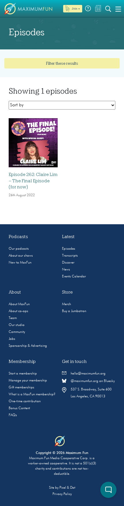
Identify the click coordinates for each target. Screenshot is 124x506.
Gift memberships (21, 387)
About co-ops (18, 311)
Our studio (17, 325)
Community (17, 332)
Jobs (12, 339)
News (66, 269)
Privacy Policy (62, 494)
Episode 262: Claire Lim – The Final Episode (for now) (33, 181)
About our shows (21, 255)
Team (13, 318)
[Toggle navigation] (118, 8)
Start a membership (23, 373)
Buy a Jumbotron (74, 311)
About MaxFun (19, 304)
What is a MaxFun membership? (32, 394)
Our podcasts (19, 249)
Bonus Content (19, 408)
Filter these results (62, 63)
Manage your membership (28, 380)
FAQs (13, 415)
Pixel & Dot (67, 488)
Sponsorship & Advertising (28, 346)
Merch (66, 304)
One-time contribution (25, 401)
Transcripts (70, 255)
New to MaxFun (20, 262)
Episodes (68, 249)
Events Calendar (74, 276)
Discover (68, 262)
